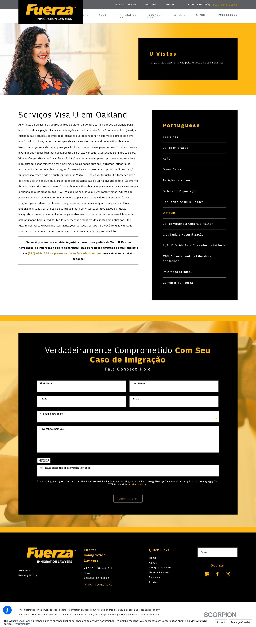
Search (205, 552)
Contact (171, 4)
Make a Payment (126, 4)
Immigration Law (160, 567)
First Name (46, 383)
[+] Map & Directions (98, 584)
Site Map (24, 570)
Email (136, 398)
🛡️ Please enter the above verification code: (65, 467)
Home (153, 558)
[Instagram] (227, 574)
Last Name (139, 383)
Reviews (151, 4)
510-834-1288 (225, 4)
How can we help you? (52, 429)
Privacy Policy (28, 575)
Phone (43, 398)
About (153, 562)
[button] (7, 610)
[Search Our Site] (233, 552)
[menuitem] (87, 15)
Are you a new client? (52, 413)
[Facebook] (217, 574)
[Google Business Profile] (207, 574)
